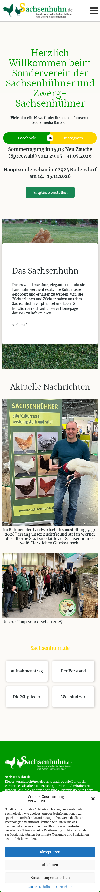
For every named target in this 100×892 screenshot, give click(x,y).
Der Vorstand (73, 671)
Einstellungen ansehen (50, 877)
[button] (93, 798)
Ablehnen (50, 865)
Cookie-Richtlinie (40, 887)
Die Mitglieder (26, 697)
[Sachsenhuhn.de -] (50, 762)
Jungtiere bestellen (50, 192)
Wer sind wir (73, 697)
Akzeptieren (50, 852)
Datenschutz (63, 887)
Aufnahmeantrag (27, 671)
